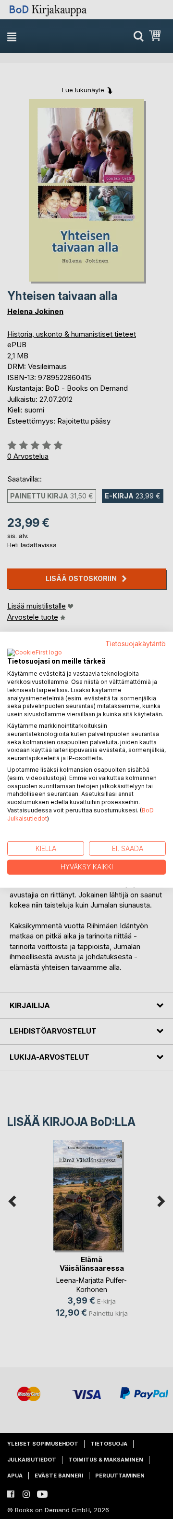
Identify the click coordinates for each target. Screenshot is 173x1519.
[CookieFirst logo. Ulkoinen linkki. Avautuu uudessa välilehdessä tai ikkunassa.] (34, 653)
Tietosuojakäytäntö (135, 643)
